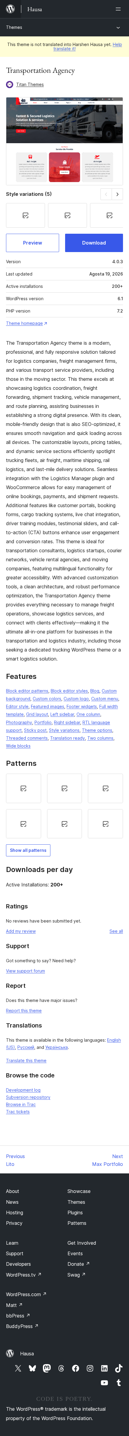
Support (14, 1253)
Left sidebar (62, 714)
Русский (25, 1047)
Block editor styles (69, 690)
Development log (23, 1089)
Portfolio (43, 722)
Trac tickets (18, 1111)
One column (88, 714)
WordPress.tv (24, 1275)
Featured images (47, 706)
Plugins (75, 1213)
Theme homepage (24, 323)
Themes (14, 27)
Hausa (27, 1354)
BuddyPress (22, 1326)
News (12, 1202)
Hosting (14, 1213)
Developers (18, 1264)
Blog (94, 690)
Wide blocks (18, 745)
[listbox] (64, 806)
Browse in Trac (21, 1104)
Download (94, 243)
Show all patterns (28, 850)
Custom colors (47, 698)
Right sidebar (67, 722)
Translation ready (67, 738)
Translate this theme (26, 1060)
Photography (19, 722)
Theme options (97, 730)
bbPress (18, 1316)
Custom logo (76, 698)
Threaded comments (27, 738)
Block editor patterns (27, 690)
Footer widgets (82, 706)
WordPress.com (26, 1294)
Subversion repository (28, 1097)
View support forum (25, 970)
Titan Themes (30, 84)
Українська (56, 1047)
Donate (79, 1264)
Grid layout (37, 714)
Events (75, 1253)
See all (116, 931)
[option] (23, 788)
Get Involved (82, 1243)
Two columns (100, 738)
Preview (32, 243)
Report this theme (24, 1010)
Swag (77, 1275)
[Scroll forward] (117, 194)
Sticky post (35, 730)
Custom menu (104, 698)
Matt (14, 1305)
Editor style (17, 706)
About (12, 1191)
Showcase (79, 1191)
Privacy (14, 1223)
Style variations (64, 730)
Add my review (21, 931)
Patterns (77, 1223)
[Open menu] (119, 9)
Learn (12, 1243)
